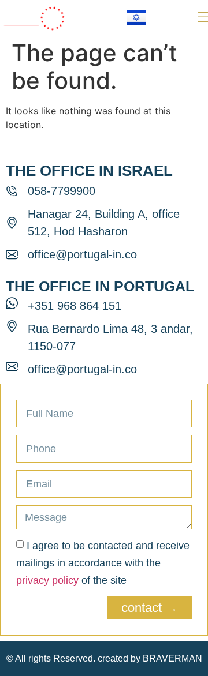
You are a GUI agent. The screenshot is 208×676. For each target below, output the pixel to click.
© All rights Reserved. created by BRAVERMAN (104, 658)
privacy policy (47, 580)
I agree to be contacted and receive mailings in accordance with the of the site (103, 563)
